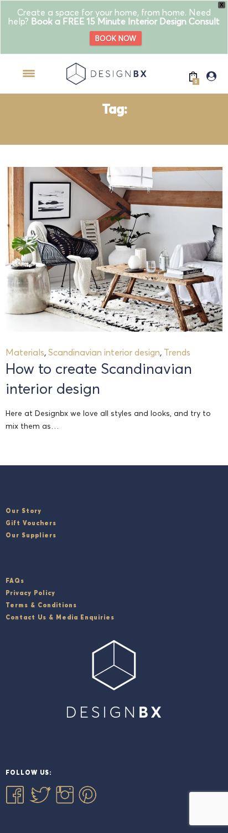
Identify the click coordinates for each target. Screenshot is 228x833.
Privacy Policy (30, 593)
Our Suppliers (31, 535)
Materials (25, 352)
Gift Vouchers (31, 523)
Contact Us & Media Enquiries (60, 617)
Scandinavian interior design (104, 352)
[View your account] (211, 76)
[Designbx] (108, 74)
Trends (177, 352)
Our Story (24, 511)
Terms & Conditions (41, 605)
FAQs (15, 581)
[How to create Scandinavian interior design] (114, 249)
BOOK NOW (115, 38)
